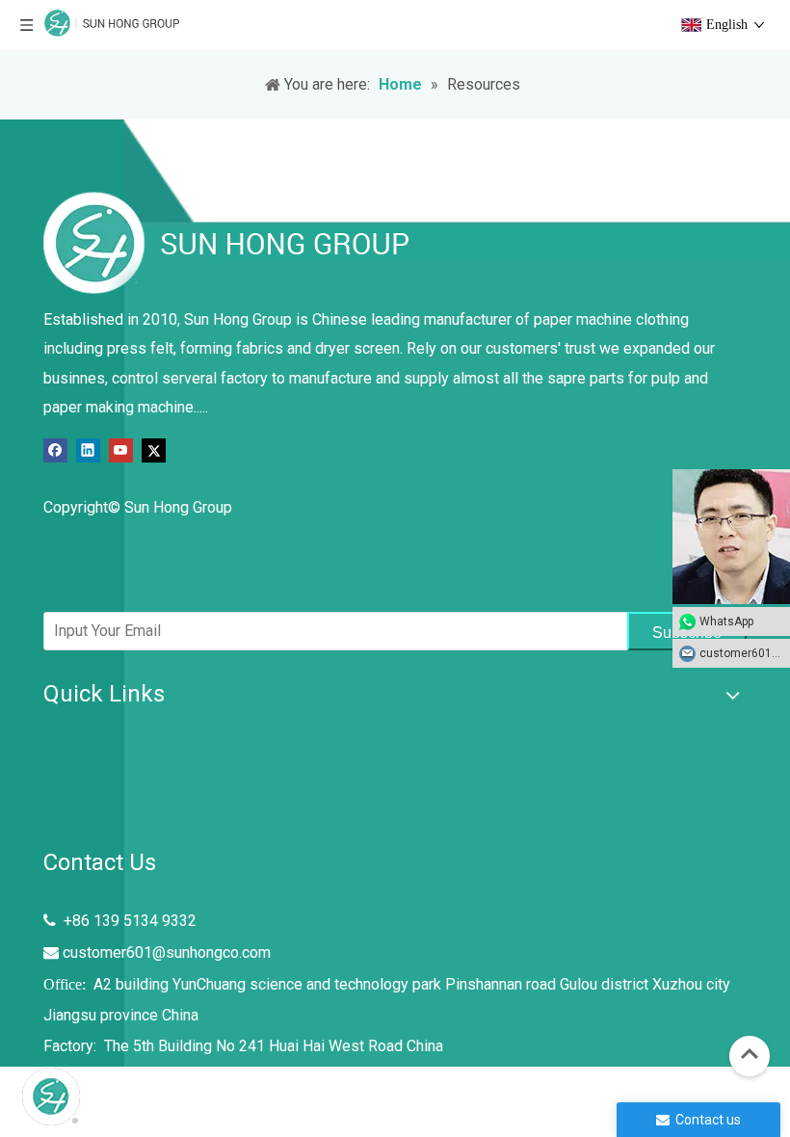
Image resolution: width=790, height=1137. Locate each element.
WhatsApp (726, 621)
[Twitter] (154, 449)
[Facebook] (55, 449)
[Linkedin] (88, 449)
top (749, 1054)
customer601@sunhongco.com (167, 952)
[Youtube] (121, 449)
